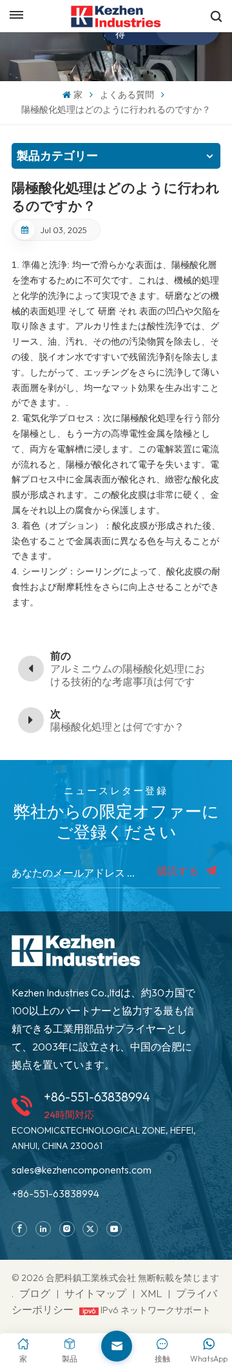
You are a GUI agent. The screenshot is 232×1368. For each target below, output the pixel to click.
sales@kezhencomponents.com (81, 1169)
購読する (178, 870)
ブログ (34, 1293)
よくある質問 (127, 94)
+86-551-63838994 (97, 1097)
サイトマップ (96, 1293)
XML (151, 1293)
